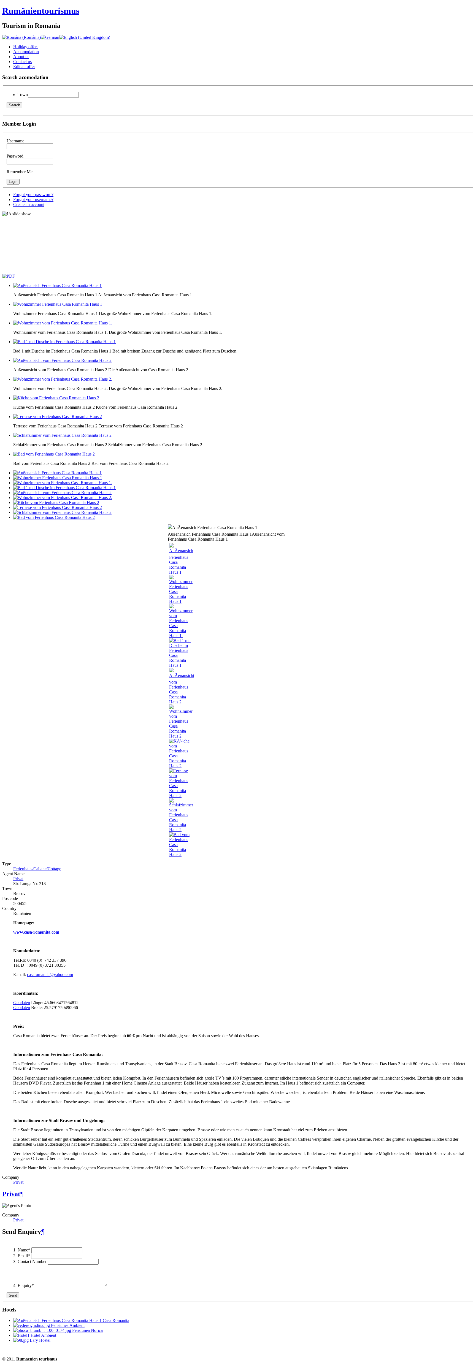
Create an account (28, 204)
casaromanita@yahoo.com (50, 974)
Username (15, 141)
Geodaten (21, 1002)
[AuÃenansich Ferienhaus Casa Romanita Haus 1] (181, 572)
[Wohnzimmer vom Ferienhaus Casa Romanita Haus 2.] (181, 736)
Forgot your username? (33, 199)
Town (23, 94)
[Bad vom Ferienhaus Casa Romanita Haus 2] (180, 854)
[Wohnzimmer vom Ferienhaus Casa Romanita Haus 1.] (181, 635)
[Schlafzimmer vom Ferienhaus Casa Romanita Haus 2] (181, 829)
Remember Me (20, 171)
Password (15, 156)
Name (24, 1250)
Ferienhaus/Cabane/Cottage (37, 868)
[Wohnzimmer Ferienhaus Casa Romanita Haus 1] (181, 601)
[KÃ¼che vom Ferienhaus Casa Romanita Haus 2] (180, 765)
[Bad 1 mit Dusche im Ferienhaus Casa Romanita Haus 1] (180, 665)
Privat (18, 878)
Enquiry (26, 1285)
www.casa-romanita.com (36, 932)
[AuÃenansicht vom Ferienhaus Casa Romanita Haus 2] (181, 702)
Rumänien (40, 11)
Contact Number (32, 1261)
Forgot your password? (33, 194)
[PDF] (8, 276)
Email (24, 1255)
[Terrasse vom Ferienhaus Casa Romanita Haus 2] (180, 795)
